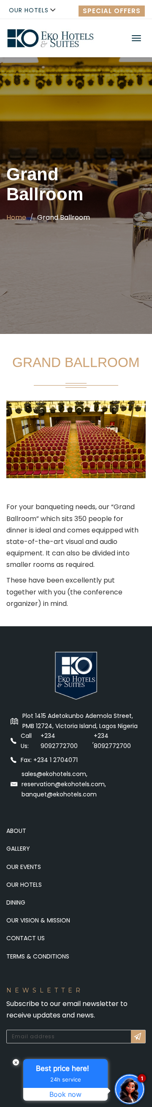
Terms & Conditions (37, 956)
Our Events (23, 867)
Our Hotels (29, 10)
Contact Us (25, 938)
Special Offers (112, 10)
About (16, 831)
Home (16, 217)
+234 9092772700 (59, 740)
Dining (15, 902)
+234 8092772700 (112, 740)
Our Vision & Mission (38, 920)
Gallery (18, 848)
